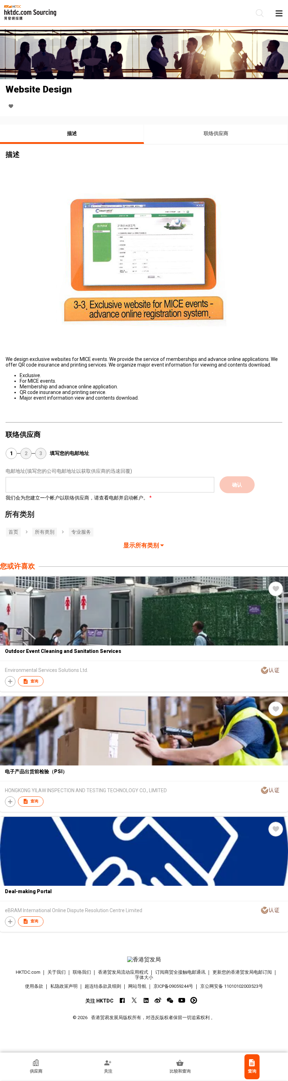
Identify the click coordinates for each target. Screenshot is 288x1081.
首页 (13, 532)
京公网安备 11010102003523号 (231, 986)
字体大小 (144, 977)
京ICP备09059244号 (173, 986)
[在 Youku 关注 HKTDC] (193, 1000)
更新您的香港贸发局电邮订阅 (242, 972)
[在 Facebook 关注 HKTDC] (122, 1000)
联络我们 (82, 972)
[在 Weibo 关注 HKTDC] (158, 1000)
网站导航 (137, 986)
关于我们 (56, 972)
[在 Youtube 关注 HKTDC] (181, 1000)
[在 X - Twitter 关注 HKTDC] (134, 1000)
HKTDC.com (28, 972)
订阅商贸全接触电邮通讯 (180, 972)
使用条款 (34, 986)
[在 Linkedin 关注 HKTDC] (146, 1000)
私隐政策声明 (64, 986)
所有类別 (44, 532)
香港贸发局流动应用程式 (123, 972)
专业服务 (81, 532)
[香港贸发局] (144, 959)
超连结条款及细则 (103, 986)
